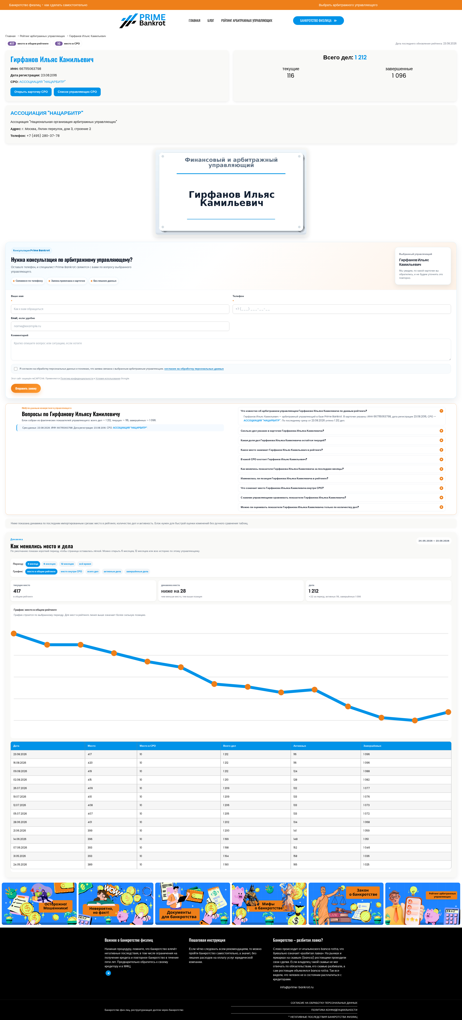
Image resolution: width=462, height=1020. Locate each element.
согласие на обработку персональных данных (194, 369)
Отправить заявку (25, 388)
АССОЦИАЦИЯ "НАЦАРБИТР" (42, 81)
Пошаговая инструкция (207, 940)
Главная (194, 20)
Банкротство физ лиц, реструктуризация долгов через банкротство (144, 1010)
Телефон (238, 299)
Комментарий (19, 335)
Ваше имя (17, 299)
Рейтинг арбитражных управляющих (246, 20)
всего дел (92, 571)
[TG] (108, 973)
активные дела (112, 571)
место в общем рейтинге (41, 571)
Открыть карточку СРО (31, 92)
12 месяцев (67, 564)
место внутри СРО (71, 571)
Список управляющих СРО (77, 92)
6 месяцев (49, 564)
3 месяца (33, 564)
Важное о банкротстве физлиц (129, 940)
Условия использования (108, 378)
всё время (85, 564)
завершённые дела (137, 571)
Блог (211, 20)
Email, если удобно (23, 318)
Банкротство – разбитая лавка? (298, 940)
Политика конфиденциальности (76, 378)
